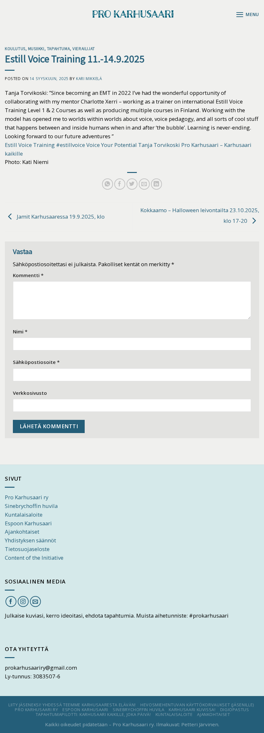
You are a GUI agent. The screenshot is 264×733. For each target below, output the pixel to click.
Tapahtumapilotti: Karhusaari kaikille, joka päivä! (93, 714)
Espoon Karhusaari (28, 523)
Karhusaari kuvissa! (192, 709)
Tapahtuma (58, 48)
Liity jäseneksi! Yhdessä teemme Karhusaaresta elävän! (72, 705)
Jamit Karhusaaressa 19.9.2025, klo (60, 216)
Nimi (20, 331)
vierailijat (83, 48)
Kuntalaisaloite (23, 514)
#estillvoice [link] (70, 145)
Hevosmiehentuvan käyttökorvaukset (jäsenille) (197, 705)
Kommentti (28, 275)
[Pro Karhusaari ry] (132, 14)
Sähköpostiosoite (36, 362)
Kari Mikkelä (89, 78)
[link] (30, 145)
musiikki (36, 48)
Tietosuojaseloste (27, 549)
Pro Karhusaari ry (26, 497)
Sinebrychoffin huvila (31, 506)
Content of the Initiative (34, 557)
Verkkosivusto (30, 393)
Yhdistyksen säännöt (30, 540)
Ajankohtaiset (22, 531)
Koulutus (15, 48)
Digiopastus (234, 709)
